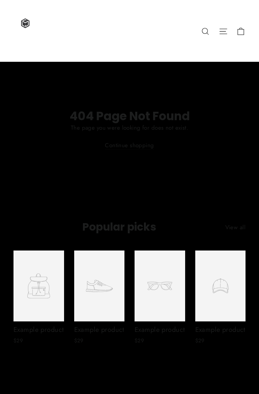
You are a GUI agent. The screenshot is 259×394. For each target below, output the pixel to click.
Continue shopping (129, 145)
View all (235, 227)
